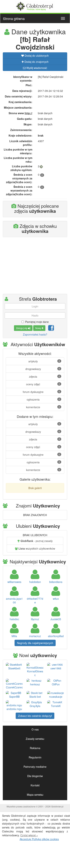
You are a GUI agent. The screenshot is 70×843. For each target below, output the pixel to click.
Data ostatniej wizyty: (18, 96)
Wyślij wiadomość (36, 68)
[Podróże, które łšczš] (35, 6)
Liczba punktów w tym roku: (18, 159)
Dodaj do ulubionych (36, 55)
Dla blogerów (35, 776)
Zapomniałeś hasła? (35, 334)
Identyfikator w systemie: (22, 78)
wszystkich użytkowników (36, 548)
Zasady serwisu (35, 739)
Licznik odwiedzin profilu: (20, 143)
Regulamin (35, 757)
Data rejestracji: (22, 91)
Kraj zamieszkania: (20, 102)
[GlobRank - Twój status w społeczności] (41, 166)
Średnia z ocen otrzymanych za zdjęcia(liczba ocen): (19, 178)
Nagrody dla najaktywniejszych (35, 643)
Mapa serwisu (35, 794)
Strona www (20, 113)
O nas (35, 729)
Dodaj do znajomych (36, 62)
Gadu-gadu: (24, 119)
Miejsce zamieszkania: (18, 107)
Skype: (28, 124)
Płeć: (29, 85)
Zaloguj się (22, 328)
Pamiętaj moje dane (37, 322)
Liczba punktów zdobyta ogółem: (21, 168)
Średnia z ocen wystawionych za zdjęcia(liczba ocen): (19, 190)
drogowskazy (42, 369)
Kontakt (35, 785)
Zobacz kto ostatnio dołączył (35, 716)
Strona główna (14, 18)
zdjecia (44, 376)
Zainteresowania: (21, 130)
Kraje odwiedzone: (20, 135)
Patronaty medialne (35, 766)
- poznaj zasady (37, 541)
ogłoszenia (43, 399)
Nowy (38, 328)
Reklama (35, 748)
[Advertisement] (35, 267)
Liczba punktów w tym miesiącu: (18, 151)
